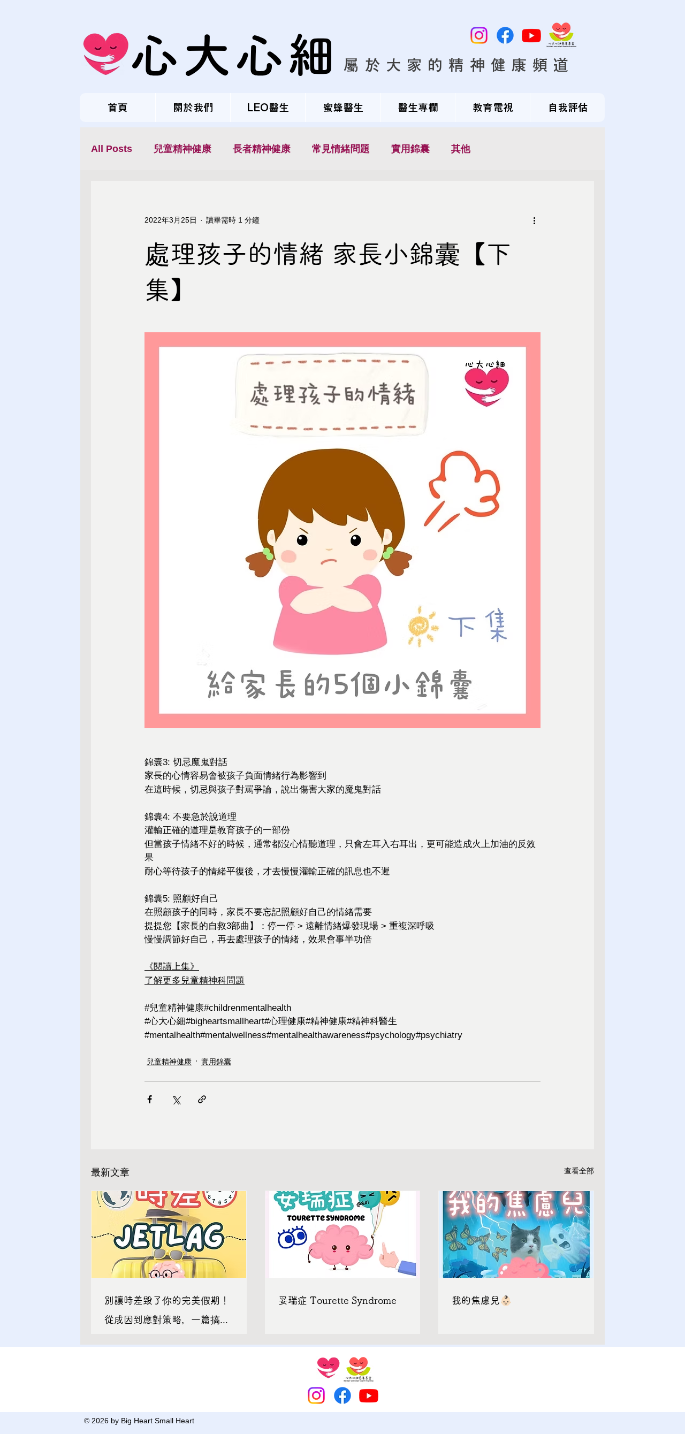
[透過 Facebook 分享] (149, 1099)
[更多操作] (534, 219)
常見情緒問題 (341, 148)
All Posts (111, 148)
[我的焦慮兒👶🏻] (516, 1234)
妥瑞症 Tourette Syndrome (337, 1300)
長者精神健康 (262, 148)
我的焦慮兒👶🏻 (482, 1300)
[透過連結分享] (202, 1099)
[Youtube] (531, 35)
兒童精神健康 (182, 148)
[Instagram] (479, 35)
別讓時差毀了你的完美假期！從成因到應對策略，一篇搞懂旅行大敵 (167, 1312)
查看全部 (579, 1170)
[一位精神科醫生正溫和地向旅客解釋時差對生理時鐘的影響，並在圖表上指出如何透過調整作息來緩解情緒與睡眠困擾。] (169, 1234)
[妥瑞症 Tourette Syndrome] (342, 1234)
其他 (460, 148)
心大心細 (235, 55)
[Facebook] (505, 35)
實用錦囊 (410, 148)
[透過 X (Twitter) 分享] (176, 1099)
